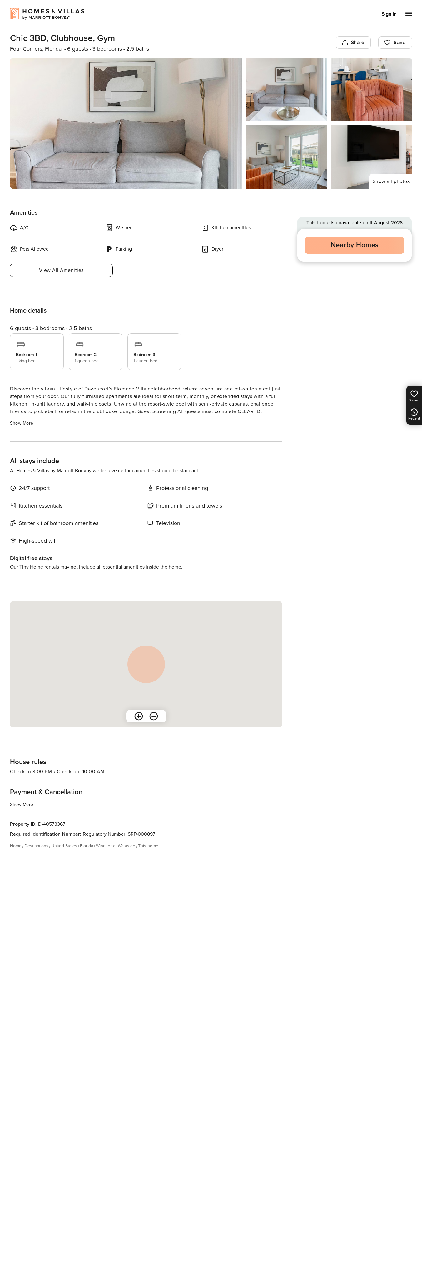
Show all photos (391, 181)
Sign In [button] (389, 14)
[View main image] (126, 123)
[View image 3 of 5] (371, 89)
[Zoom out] (154, 716)
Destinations (36, 846)
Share (358, 42)
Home (16, 846)
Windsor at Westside (115, 846)
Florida (86, 846)
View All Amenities (61, 270)
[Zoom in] (139, 716)
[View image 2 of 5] (286, 89)
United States (64, 846)
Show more (21, 423)
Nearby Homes (355, 245)
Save (399, 42)
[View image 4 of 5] (286, 157)
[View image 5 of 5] (371, 157)
